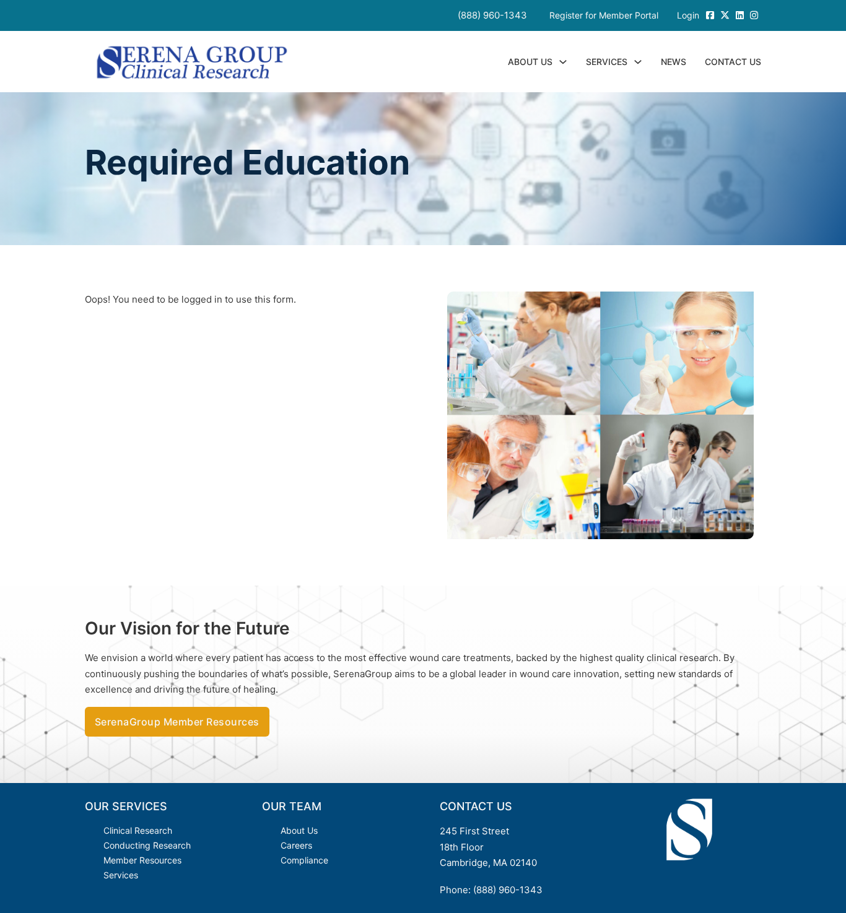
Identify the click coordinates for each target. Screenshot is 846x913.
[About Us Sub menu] (563, 62)
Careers (296, 845)
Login (688, 15)
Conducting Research (147, 845)
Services (606, 61)
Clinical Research (137, 830)
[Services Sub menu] (638, 62)
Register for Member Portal (603, 15)
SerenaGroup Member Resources (177, 722)
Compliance (304, 860)
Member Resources (142, 860)
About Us (530, 61)
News (673, 61)
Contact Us (733, 61)
